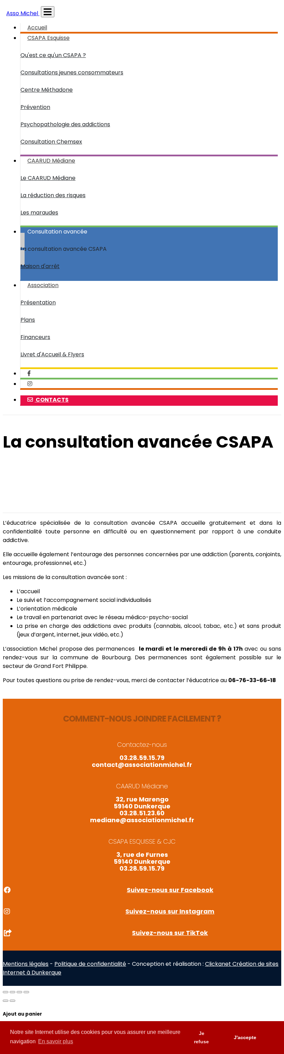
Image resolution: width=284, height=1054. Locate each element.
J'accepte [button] (245, 1037)
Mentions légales (25, 964)
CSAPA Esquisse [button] (48, 38)
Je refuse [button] (201, 1037)
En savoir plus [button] (55, 1041)
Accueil (37, 27)
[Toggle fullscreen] (19, 992)
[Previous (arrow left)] (5, 1001)
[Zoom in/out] (26, 992)
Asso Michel (22, 13)
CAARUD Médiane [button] (51, 161)
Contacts (52, 400)
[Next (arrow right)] (12, 1001)
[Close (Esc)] (5, 992)
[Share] (12, 992)
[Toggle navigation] (47, 11)
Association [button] (43, 285)
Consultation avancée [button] (57, 232)
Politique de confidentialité (90, 964)
